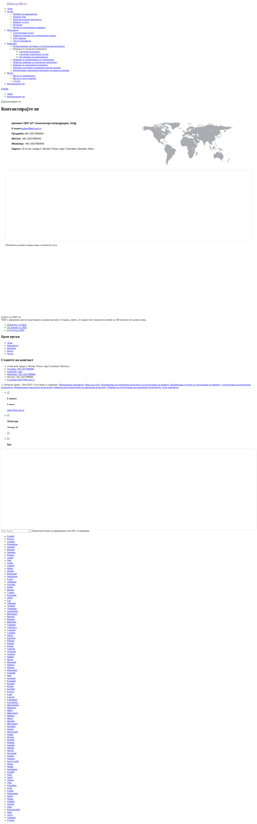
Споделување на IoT (23, 33)
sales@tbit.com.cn (31, 128)
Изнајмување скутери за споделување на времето (195, 384)
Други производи (22, 41)
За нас (10, 11)
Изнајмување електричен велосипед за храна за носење (41, 70)
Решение (11, 348)
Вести (10, 73)
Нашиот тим (19, 16)
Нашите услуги (21, 22)
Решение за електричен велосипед (30, 65)
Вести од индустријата (24, 78)
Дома (9, 8)
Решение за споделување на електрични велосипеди (134, 387)
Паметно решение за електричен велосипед (35, 62)
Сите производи (170, 387)
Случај (16, 81)
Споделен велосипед (29, 51)
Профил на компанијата (25, 14)
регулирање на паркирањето (33, 57)
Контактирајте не (16, 83)
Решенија (12, 43)
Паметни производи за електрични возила (34, 35)
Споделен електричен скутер (33, 54)
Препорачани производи (71, 384)
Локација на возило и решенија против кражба (37, 67)
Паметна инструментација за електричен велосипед (80, 387)
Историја (17, 25)
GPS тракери (19, 38)
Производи (12, 30)
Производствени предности (27, 19)
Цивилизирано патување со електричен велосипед (39, 46)
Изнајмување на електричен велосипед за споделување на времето (135, 384)
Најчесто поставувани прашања (29, 27)
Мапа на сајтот (92, 384)
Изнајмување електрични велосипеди (33, 387)
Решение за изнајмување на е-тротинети (33, 59)
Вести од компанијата (24, 75)
